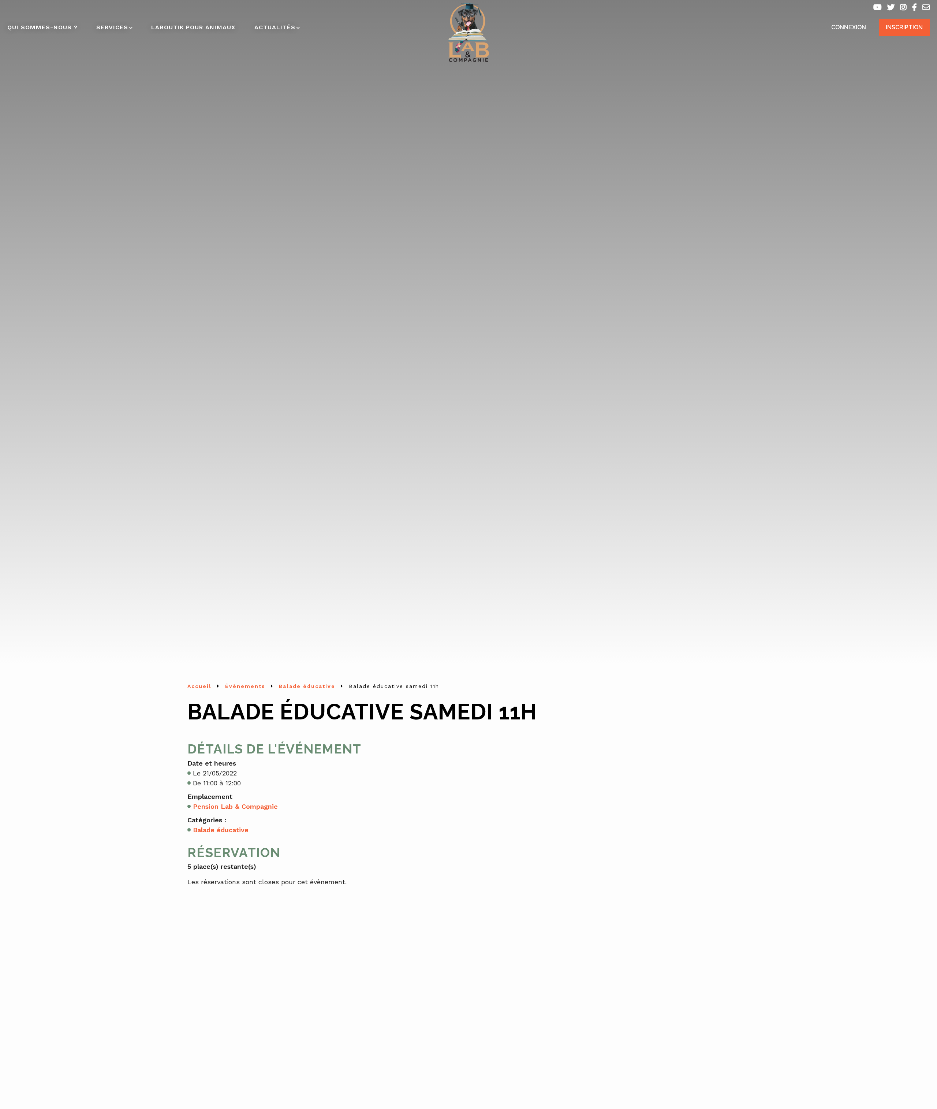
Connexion (848, 27)
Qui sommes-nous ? (42, 27)
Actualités (274, 27)
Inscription (904, 27)
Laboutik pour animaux (193, 27)
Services (112, 27)
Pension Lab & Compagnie (235, 806)
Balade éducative (221, 830)
